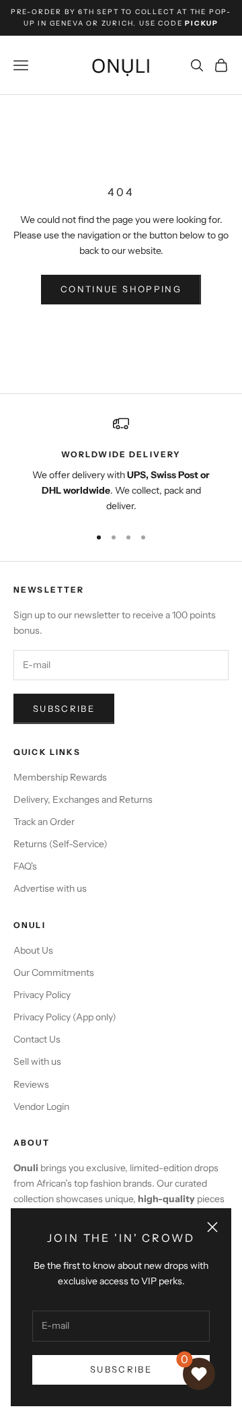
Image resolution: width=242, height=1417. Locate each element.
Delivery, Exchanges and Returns (83, 799)
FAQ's (25, 866)
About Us (33, 950)
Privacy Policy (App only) (64, 1017)
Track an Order (44, 822)
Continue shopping (121, 289)
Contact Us (37, 1039)
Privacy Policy (42, 995)
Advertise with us (50, 888)
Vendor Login (41, 1106)
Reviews (31, 1084)
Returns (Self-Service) (60, 844)
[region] (121, 465)
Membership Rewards (60, 777)
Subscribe (121, 1369)
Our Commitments (53, 972)
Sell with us (37, 1061)
